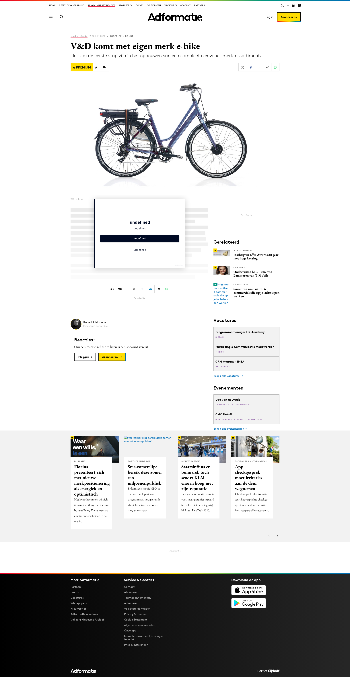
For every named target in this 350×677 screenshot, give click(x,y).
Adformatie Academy (84, 614)
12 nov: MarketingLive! (101, 5)
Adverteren (125, 5)
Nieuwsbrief (78, 608)
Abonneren (131, 592)
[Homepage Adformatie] (175, 16)
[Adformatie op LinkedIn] (293, 5)
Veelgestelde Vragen (137, 608)
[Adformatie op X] (282, 5)
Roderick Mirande (121, 36)
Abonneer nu (289, 17)
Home (52, 5)
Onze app (130, 630)
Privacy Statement (136, 614)
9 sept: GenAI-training (71, 5)
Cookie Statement (135, 619)
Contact (129, 586)
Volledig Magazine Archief (87, 619)
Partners (199, 5)
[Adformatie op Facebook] (288, 5)
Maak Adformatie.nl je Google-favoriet (144, 637)
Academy (185, 5)
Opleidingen (154, 5)
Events (139, 5)
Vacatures (170, 5)
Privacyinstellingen (136, 644)
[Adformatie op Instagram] (299, 5)
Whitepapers (79, 603)
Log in (269, 17)
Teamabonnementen (137, 597)
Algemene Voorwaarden (139, 625)
